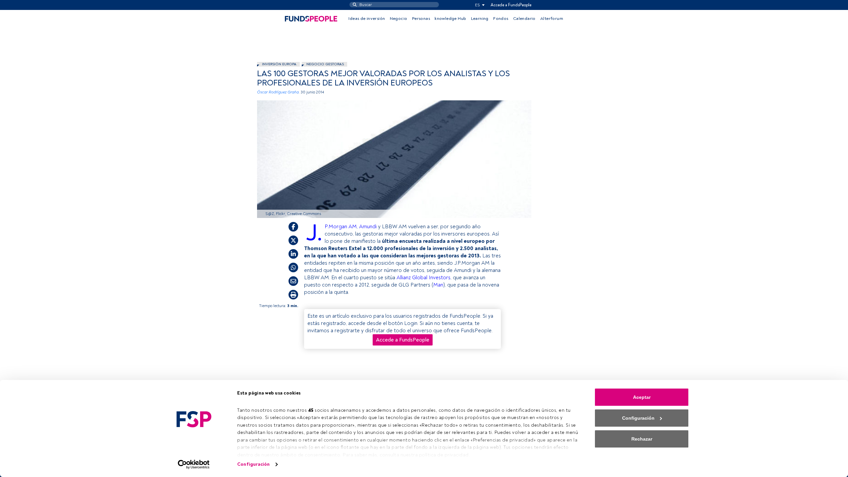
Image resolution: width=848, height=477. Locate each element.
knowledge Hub (450, 18)
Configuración (253, 464)
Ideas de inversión (366, 18)
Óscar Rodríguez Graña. (278, 92)
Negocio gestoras (325, 64)
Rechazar (641, 439)
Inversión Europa (279, 64)
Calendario (524, 18)
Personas (421, 18)
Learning (480, 18)
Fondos (500, 18)
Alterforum (551, 18)
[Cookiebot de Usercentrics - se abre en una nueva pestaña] (194, 464)
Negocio (398, 18)
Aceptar (642, 397)
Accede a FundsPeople (511, 5)
